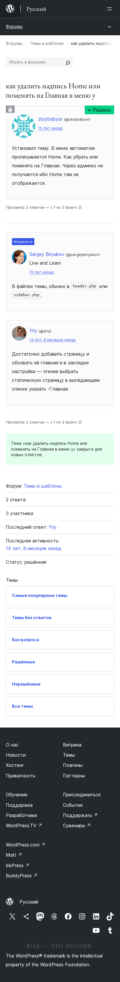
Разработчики (21, 815)
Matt (14, 855)
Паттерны (74, 776)
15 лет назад (50, 128)
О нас (12, 745)
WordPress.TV (24, 825)
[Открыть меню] (110, 8)
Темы (69, 755)
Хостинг (15, 765)
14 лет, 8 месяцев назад (52, 340)
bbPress (17, 865)
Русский (29, 902)
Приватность (20, 776)
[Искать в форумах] (67, 62)
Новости (16, 755)
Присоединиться (81, 794)
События (72, 805)
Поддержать (80, 815)
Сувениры (77, 825)
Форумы (14, 26)
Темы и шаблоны (47, 43)
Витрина (72, 745)
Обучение (16, 794)
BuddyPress (22, 876)
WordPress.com (25, 845)
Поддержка (19, 805)
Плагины (72, 765)
